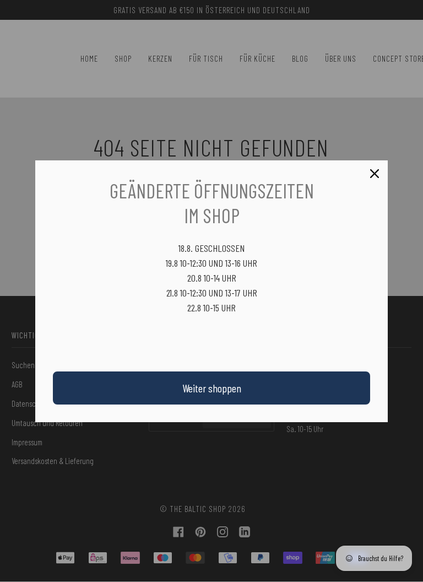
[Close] (374, 173)
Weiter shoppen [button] (211, 388)
